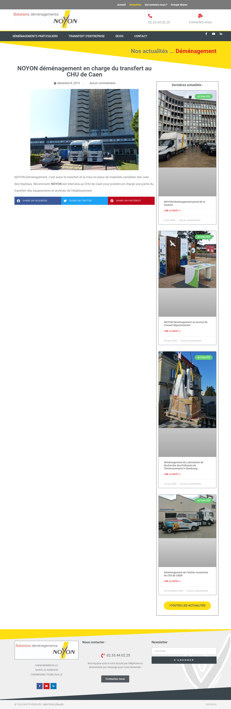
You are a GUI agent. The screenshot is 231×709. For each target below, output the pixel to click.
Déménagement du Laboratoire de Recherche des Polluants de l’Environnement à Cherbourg (183, 465)
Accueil (121, 4)
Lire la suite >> (172, 210)
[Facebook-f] (206, 34)
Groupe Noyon (179, 4)
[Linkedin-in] (221, 34)
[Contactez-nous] (200, 16)
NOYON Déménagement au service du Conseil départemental (186, 324)
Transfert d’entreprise (87, 36)
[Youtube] (213, 34)
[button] (37, 201)
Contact (140, 36)
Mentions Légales (53, 704)
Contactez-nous (200, 22)
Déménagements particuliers (35, 36)
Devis (119, 36)
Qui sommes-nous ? (156, 4)
